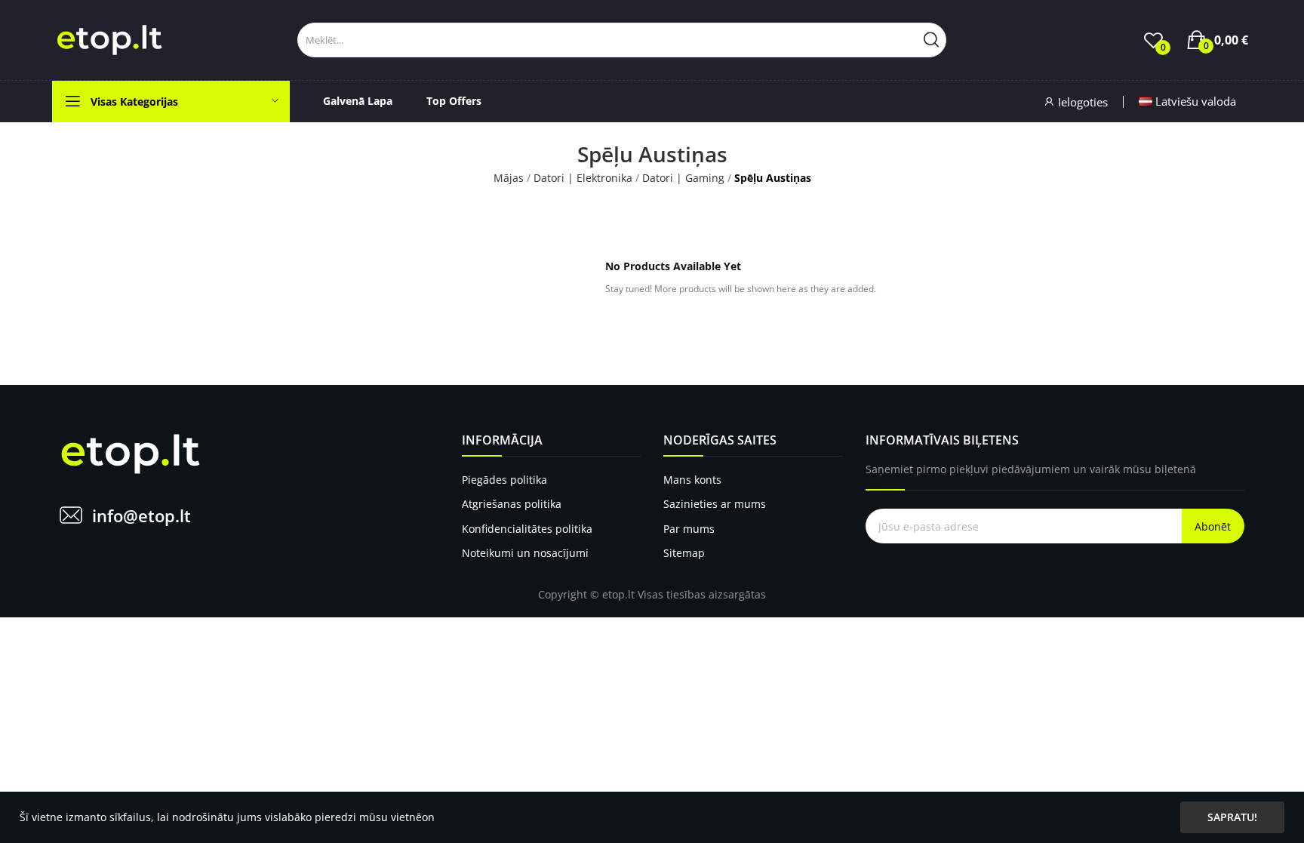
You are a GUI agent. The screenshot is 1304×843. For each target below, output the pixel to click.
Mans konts (692, 479)
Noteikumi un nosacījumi (525, 553)
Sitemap (684, 553)
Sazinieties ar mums (714, 504)
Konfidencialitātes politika (527, 528)
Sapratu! (1232, 817)
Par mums (689, 528)
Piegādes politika (504, 479)
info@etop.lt (141, 515)
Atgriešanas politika (511, 504)
